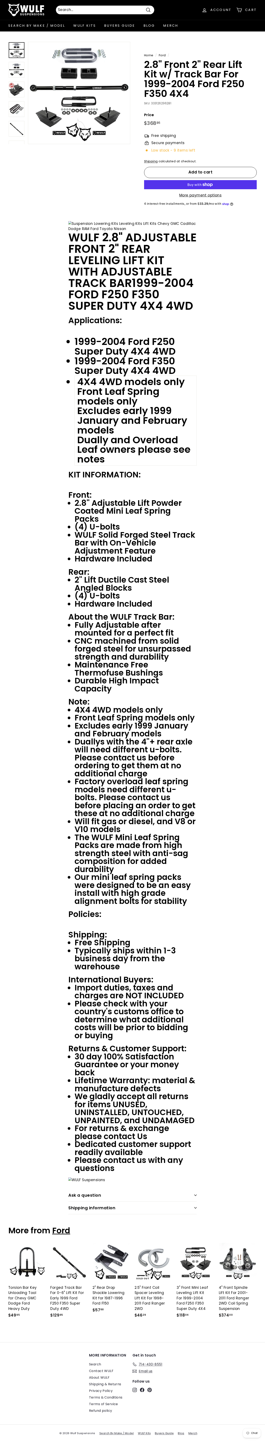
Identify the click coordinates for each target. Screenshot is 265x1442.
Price (149, 114)
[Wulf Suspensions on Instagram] (134, 1389)
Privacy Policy (101, 1390)
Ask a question (84, 1195)
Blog (149, 25)
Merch (170, 25)
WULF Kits (84, 25)
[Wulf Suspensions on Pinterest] (149, 1389)
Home (148, 55)
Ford (162, 55)
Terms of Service (103, 1404)
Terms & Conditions (106, 1397)
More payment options (200, 195)
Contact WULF (101, 1371)
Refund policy (100, 1410)
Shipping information (91, 1208)
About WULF (99, 1377)
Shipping (151, 161)
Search (95, 1364)
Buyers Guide (119, 25)
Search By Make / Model (36, 25)
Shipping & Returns (105, 1384)
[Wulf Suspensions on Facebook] (142, 1389)
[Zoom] (79, 93)
